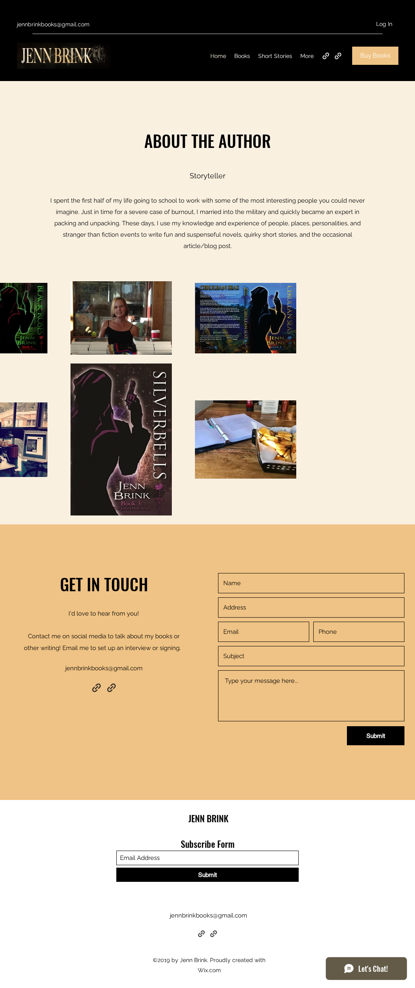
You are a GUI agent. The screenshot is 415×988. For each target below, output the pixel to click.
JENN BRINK (208, 818)
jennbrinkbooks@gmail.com (53, 24)
